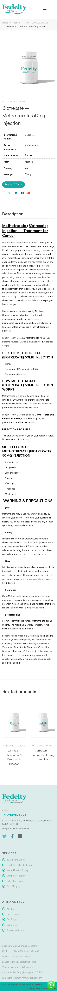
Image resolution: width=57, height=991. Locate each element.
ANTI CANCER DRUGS (37, 22)
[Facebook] (3, 193)
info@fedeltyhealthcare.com (16, 828)
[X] (9, 193)
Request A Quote (13, 184)
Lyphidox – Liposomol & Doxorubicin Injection (14, 757)
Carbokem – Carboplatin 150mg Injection (42, 755)
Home (5, 22)
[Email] (29, 193)
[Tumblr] (22, 193)
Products (17, 22)
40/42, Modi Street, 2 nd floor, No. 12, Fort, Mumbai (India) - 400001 (27, 822)
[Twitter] (4, 836)
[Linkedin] (16, 193)
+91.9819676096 (14, 815)
